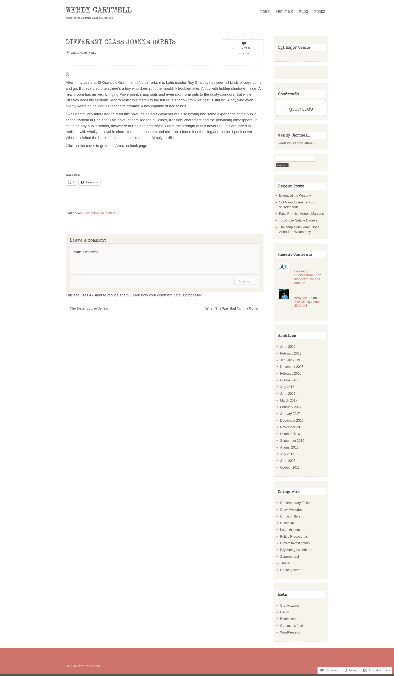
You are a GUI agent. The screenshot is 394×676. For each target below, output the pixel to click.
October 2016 (290, 434)
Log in (284, 612)
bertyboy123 (303, 298)
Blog (303, 12)
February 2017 (290, 407)
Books (319, 12)
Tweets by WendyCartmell (295, 143)
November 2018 (292, 366)
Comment (245, 281)
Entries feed (289, 619)
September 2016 (292, 440)
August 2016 (289, 447)
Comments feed (291, 625)
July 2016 (287, 454)
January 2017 (290, 413)
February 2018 (290, 373)
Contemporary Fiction (296, 503)
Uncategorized (290, 570)
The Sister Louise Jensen (87, 308)
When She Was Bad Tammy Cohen (234, 308)
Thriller (285, 563)
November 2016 (292, 427)
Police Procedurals (294, 536)
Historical (287, 523)
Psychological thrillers (99, 213)
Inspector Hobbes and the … (307, 281)
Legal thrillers (290, 529)
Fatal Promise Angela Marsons (301, 213)
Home (265, 12)
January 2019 (290, 360)
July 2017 (287, 387)
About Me (284, 12)
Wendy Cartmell (99, 11)
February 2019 (290, 353)
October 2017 (290, 380)
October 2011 (290, 467)
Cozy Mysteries (291, 509)
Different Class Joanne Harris (121, 42)
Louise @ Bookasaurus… (305, 273)
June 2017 (288, 393)
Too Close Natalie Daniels (298, 220)
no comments (243, 48)
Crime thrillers (290, 516)
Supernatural (289, 556)
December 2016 (292, 420)
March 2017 (288, 400)
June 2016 (288, 461)
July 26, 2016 (243, 54)
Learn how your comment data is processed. (167, 295)
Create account (291, 605)
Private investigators (295, 543)
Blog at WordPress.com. (83, 666)
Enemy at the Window (295, 195)
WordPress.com (291, 632)
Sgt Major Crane (294, 48)
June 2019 (288, 346)
